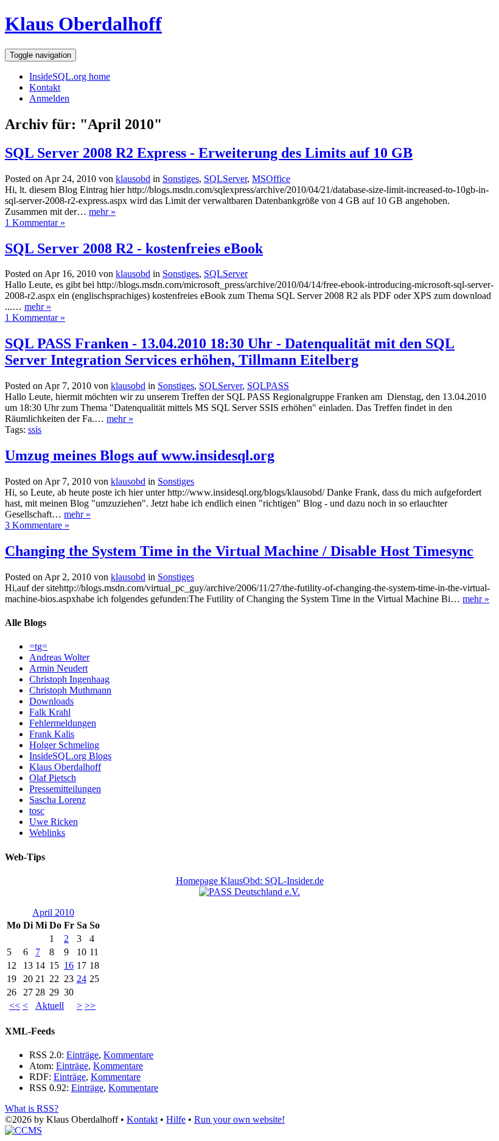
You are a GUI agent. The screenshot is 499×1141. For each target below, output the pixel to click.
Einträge (82, 1055)
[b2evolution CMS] (23, 1130)
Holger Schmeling (64, 745)
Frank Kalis (51, 734)
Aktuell (49, 1005)
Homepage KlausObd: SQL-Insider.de (250, 881)
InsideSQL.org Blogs (70, 756)
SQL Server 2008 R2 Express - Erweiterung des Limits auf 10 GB (209, 153)
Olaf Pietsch (52, 778)
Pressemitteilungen (65, 789)
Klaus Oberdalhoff (83, 24)
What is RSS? (31, 1108)
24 (81, 979)
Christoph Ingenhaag (69, 679)
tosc (36, 811)
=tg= (38, 646)
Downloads (51, 701)
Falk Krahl (50, 712)
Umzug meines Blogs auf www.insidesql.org (139, 455)
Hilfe (176, 1119)
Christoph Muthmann (70, 690)
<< (14, 1005)
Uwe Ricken (53, 821)
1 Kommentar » (35, 222)
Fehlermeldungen (62, 723)
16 (69, 965)
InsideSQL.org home (69, 76)
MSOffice (271, 179)
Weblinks (47, 832)
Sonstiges (180, 179)
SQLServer (225, 179)
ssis (34, 429)
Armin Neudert (58, 668)
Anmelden (49, 98)
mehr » (102, 211)
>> (90, 1005)
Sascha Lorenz (57, 800)
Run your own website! (239, 1119)
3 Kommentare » (37, 525)
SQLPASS (268, 386)
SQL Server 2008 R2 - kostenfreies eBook (134, 248)
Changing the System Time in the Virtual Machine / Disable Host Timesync (239, 551)
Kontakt (44, 87)
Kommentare (128, 1055)
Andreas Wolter (59, 657)
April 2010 (53, 912)
